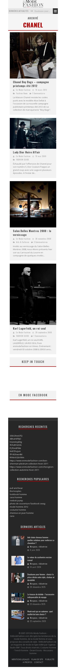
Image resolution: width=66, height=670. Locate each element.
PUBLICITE (49, 659)
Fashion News (22, 93)
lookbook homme (18, 494)
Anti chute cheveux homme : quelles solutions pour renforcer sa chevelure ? (40, 540)
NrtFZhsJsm (15, 451)
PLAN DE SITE (37, 659)
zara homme (16, 497)
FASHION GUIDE (22, 159)
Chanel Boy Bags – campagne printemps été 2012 (31, 84)
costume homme (18, 509)
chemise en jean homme (22, 513)
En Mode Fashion (23, 90)
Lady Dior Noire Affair (26, 152)
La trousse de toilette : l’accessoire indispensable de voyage (40, 595)
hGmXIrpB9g (16, 441)
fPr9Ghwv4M (16, 454)
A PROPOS (27, 662)
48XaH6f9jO (15, 438)
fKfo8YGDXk (16, 445)
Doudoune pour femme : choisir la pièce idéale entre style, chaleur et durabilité (40, 577)
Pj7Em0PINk (15, 448)
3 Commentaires (41, 242)
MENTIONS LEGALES (20, 659)
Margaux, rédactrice (38, 546)
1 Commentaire (38, 93)
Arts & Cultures (22, 242)
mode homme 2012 (19, 506)
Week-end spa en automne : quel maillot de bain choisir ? (40, 613)
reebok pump (16, 500)
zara (12, 516)
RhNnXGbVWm (17, 457)
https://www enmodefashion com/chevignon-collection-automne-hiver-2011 (32, 468)
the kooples (15, 491)
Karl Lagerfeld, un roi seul (29, 328)
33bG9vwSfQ (16, 435)
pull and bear (16, 488)
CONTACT (38, 662)
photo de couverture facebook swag (27, 503)
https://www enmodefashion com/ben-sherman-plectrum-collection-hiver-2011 (29, 462)
